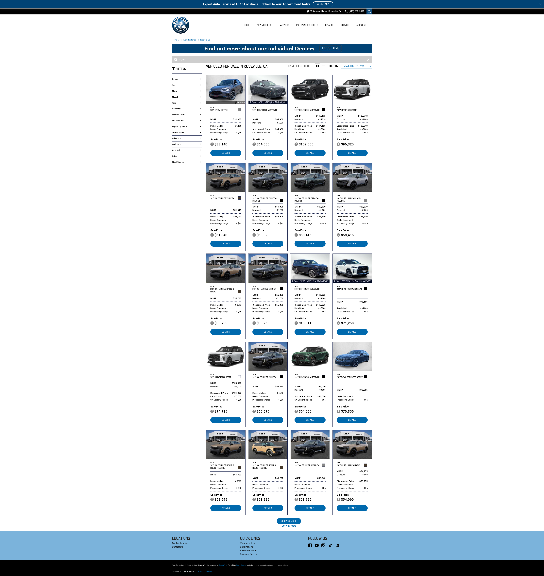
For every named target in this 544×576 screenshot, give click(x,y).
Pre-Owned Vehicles (307, 25)
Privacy (200, 571)
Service (345, 25)
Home (247, 25)
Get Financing (246, 547)
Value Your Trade (248, 550)
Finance (329, 25)
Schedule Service (248, 554)
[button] (369, 11)
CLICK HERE (323, 4)
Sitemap (208, 571)
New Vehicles (264, 25)
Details (226, 153)
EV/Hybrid (284, 25)
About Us (361, 25)
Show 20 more (288, 521)
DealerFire (223, 565)
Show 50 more (289, 525)
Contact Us (177, 547)
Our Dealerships (180, 543)
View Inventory (247, 543)
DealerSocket (241, 565)
